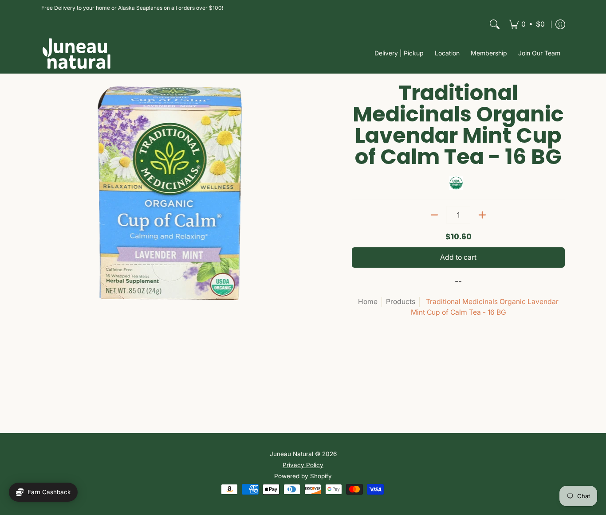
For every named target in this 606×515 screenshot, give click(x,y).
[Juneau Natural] (76, 53)
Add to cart (458, 257)
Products (400, 301)
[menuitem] (526, 24)
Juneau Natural (291, 453)
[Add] (482, 215)
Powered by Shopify (303, 476)
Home (368, 301)
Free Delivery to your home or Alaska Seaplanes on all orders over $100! (132, 7)
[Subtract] (434, 215)
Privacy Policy (303, 464)
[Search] (494, 24)
